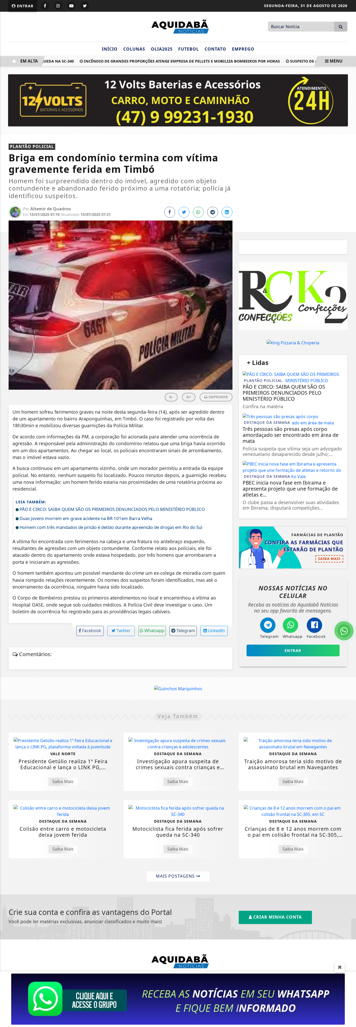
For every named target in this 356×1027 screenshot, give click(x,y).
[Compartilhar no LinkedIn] (227, 212)
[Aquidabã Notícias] (178, 26)
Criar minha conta (277, 917)
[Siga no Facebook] (45, 6)
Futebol (188, 49)
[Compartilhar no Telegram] (212, 212)
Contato (215, 49)
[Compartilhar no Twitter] (184, 212)
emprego (243, 49)
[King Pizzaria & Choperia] (293, 342)
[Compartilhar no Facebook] (169, 212)
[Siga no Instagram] (58, 6)
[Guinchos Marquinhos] (178, 688)
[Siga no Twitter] (85, 6)
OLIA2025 (162, 49)
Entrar (25, 5)
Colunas (134, 49)
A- (171, 396)
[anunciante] (293, 296)
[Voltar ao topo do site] (348, 616)
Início (110, 49)
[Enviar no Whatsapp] (198, 212)
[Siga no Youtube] (71, 6)
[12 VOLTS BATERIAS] (178, 100)
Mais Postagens (176, 876)
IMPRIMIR (217, 396)
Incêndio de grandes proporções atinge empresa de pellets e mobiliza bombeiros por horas (168, 61)
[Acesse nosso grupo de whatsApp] (178, 998)
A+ (188, 396)
